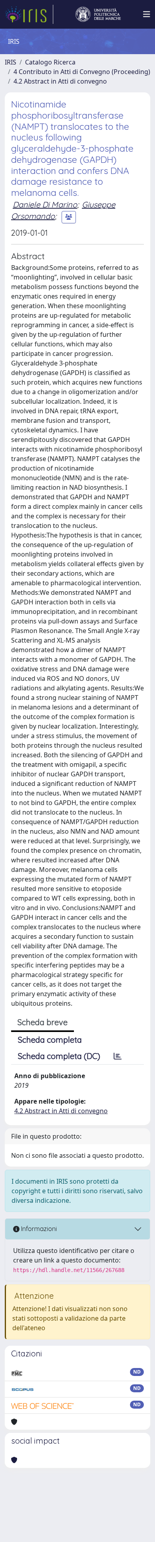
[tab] (117, 1056)
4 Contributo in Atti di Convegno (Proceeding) (82, 71)
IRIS (10, 62)
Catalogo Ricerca (50, 62)
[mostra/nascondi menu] (146, 14)
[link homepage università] (98, 14)
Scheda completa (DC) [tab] (59, 1056)
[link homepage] (29, 14)
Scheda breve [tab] (42, 1022)
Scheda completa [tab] (50, 1040)
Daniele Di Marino (45, 204)
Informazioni (38, 1229)
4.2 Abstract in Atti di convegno (60, 81)
